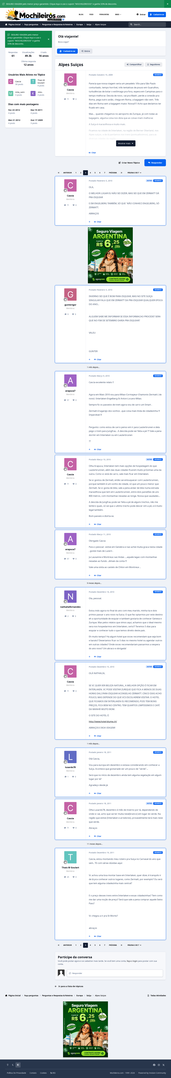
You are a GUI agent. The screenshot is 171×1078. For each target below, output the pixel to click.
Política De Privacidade (16, 1073)
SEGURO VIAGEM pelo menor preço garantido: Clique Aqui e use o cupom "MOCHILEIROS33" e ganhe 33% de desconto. (61, 4)
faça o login (132, 961)
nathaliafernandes (70, 606)
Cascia (70, 89)
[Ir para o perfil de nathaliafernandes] (70, 596)
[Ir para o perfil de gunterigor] (70, 294)
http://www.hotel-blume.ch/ (103, 721)
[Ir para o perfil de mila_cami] (10, 93)
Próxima (113, 173)
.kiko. (40, 92)
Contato (33, 1073)
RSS (53, 1073)
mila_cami (20, 92)
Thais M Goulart (70, 867)
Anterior (67, 173)
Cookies (43, 1073)
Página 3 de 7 (133, 173)
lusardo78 (70, 767)
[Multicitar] (89, 222)
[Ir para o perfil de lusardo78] (70, 757)
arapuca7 (70, 390)
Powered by (152, 1073)
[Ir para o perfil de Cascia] (70, 79)
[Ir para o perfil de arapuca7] (70, 380)
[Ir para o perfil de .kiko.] (33, 93)
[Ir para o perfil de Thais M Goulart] (70, 857)
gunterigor (70, 304)
